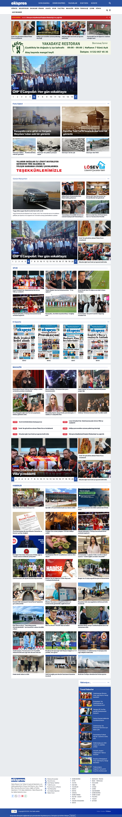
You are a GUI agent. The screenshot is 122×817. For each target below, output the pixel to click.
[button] (107, 17)
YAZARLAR (72, 3)
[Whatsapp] (25, 796)
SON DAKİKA (43, 3)
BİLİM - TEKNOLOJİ (81, 8)
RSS (15, 811)
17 (63, 261)
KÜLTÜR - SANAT (76, 796)
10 (51, 97)
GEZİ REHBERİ (17, 12)
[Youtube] (22, 796)
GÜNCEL (14, 8)
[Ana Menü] (109, 10)
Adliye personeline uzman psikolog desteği (84, 428)
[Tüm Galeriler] (108, 104)
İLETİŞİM (94, 800)
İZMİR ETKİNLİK (76, 795)
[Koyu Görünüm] (107, 10)
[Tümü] (108, 322)
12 (59, 97)
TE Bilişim (108, 811)
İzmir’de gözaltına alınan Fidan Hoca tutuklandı (36, 428)
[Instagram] (19, 796)
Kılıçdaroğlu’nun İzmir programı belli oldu (34, 434)
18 (66, 261)
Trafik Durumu (51, 785)
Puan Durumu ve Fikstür (54, 787)
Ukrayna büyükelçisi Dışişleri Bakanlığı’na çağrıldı (86, 434)
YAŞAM (94, 799)
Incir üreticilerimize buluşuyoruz (30, 422)
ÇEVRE (92, 8)
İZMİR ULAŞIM (96, 795)
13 (63, 97)
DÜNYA (98, 8)
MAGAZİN (69, 8)
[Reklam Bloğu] (61, 47)
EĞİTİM (74, 791)
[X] (15, 796)
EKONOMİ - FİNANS (37, 8)
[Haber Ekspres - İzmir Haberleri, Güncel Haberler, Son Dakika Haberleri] (19, 3)
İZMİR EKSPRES (59, 3)
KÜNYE (94, 3)
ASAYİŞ (48, 8)
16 (60, 261)
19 (69, 261)
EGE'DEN (84, 3)
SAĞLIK (94, 787)
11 (55, 97)
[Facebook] (12, 796)
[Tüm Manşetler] (108, 179)
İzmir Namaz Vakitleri (53, 783)
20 (72, 261)
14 (68, 97)
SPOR (54, 8)
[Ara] (110, 3)
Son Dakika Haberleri (53, 791)
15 (72, 97)
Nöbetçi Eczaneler (52, 779)
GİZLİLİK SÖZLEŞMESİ (78, 800)
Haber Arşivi (50, 793)
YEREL (93, 785)
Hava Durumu (51, 781)
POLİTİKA (61, 8)
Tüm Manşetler (51, 789)
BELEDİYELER (23, 8)
